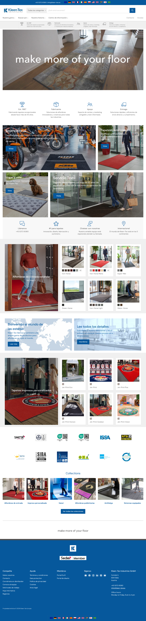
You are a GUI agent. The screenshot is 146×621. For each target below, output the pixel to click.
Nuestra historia (37, 18)
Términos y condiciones (39, 575)
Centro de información (58, 18)
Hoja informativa (9, 591)
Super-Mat (121, 274)
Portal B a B (61, 575)
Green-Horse (67, 308)
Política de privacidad (38, 581)
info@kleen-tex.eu (54, 2)
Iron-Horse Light (96, 308)
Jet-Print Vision (123, 422)
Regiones (6, 594)
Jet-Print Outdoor (97, 422)
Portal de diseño (63, 578)
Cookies (33, 584)
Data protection (36, 578)
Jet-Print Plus (122, 387)
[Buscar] (132, 10)
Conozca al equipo (10, 584)
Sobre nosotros (8, 575)
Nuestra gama (8, 18)
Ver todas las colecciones (73, 511)
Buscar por (22, 18)
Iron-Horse (66, 274)
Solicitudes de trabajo (11, 588)
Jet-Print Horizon (68, 422)
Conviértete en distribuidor (13, 581)
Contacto (130, 18)
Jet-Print (93, 387)
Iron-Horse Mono (96, 274)
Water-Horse (122, 308)
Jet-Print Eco (67, 387)
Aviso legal (34, 588)
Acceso (140, 18)
